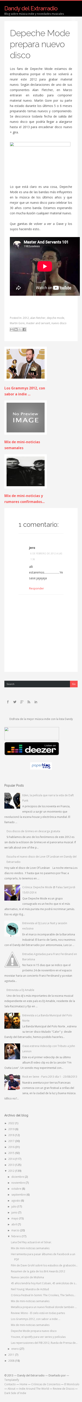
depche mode (55, 318)
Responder (36, 588)
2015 (11, 1153)
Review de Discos (63, 1389)
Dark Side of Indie (15, 1393)
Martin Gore (17, 323)
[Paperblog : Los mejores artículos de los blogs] (41, 768)
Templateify (11, 1380)
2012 (26, 318)
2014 (11, 1159)
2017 (11, 1141)
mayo (15, 1218)
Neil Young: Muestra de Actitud (30, 1289)
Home (23, 1384)
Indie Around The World (34, 1389)
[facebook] (7, 701)
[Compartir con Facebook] (24, 329)
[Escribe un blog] (16, 329)
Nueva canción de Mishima (27, 1277)
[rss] (28, 701)
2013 (11, 1165)
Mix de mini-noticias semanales (30, 1248)
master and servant (38, 323)
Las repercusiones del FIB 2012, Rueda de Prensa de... (44, 1343)
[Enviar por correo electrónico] (12, 329)
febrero (16, 1236)
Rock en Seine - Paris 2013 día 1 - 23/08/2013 (49, 1077)
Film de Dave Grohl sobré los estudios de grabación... (44, 1265)
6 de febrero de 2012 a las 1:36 (46, 556)
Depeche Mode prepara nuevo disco (40, 44)
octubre (16, 1189)
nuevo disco (58, 323)
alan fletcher (37, 318)
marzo (15, 1230)
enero (15, 1349)
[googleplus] (21, 701)
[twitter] (14, 701)
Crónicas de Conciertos (45, 1384)
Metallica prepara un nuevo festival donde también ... (44, 1307)
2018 (11, 1135)
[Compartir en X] (20, 329)
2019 (11, 1129)
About (11, 1389)
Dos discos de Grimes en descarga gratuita (33, 831)
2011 (11, 1355)
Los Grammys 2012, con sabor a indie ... (35, 1319)
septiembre (18, 1194)
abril (14, 1224)
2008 (11, 1361)
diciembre (18, 1177)
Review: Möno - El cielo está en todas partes (38, 1313)
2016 (11, 1147)
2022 (11, 1123)
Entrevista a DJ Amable (20, 990)
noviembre (18, 1183)
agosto (16, 1200)
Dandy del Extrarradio (31, 8)
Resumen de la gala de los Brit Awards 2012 (38, 1271)
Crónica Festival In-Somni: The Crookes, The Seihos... (43, 1295)
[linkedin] (35, 701)
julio (14, 1206)
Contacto (10, 1384)
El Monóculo (71, 1384)
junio (14, 1212)
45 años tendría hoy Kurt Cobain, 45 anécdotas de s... (44, 1283)
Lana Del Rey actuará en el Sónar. (31, 1242)
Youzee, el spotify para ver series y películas (38, 1337)
